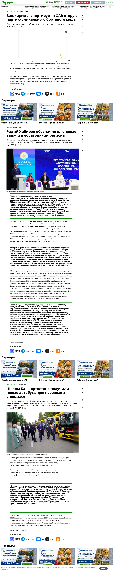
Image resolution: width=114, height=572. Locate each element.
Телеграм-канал (98, 2)
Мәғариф (9, 127)
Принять (103, 568)
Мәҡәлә (4, 7)
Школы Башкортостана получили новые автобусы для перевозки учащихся (63, 7)
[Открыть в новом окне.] (15, 94)
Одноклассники (83, 2)
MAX (107, 2)
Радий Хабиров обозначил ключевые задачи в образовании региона (37, 7)
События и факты (12, 11)
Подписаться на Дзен (58, 2)
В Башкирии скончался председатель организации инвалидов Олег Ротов (92, 7)
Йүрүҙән (7, 1)
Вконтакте (69, 2)
